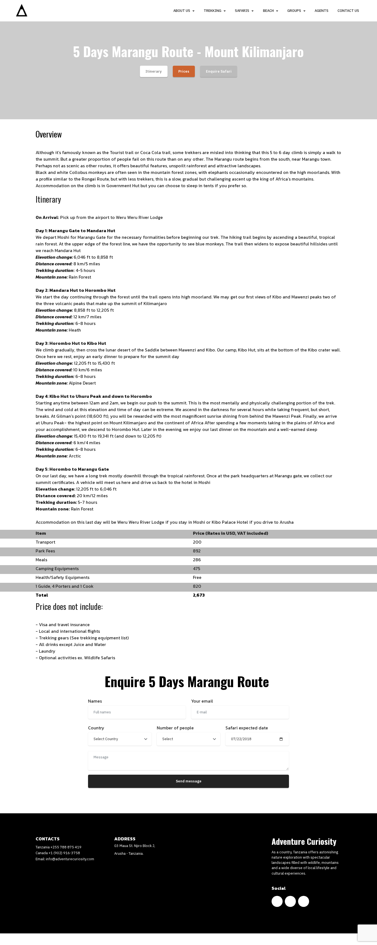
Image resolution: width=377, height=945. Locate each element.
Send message (188, 781)
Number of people (175, 727)
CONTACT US (348, 10)
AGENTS (321, 10)
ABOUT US (181, 10)
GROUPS (294, 10)
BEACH (268, 10)
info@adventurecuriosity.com (70, 859)
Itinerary (153, 71)
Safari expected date (246, 727)
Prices (183, 71)
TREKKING (212, 10)
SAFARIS (242, 10)
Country (96, 727)
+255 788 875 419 (66, 847)
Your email (202, 701)
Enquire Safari (219, 71)
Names (95, 701)
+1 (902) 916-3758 (64, 853)
